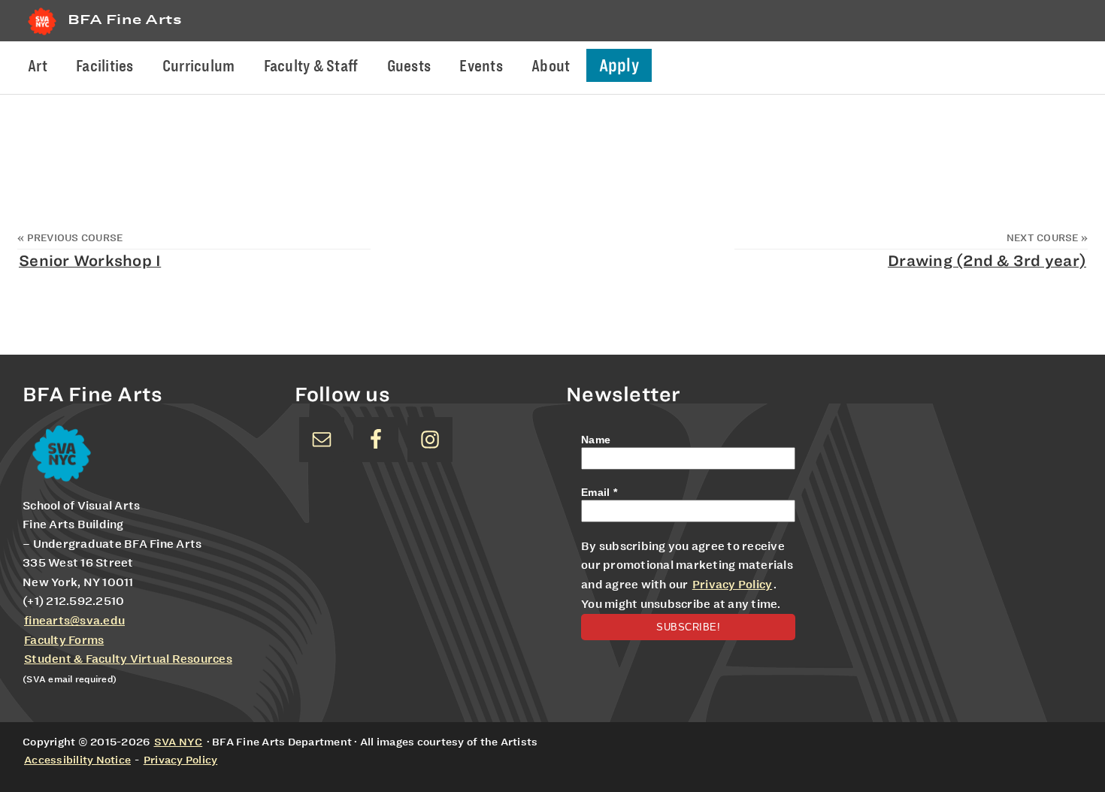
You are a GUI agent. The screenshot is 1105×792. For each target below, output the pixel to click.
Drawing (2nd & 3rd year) (987, 260)
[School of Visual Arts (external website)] (42, 35)
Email (599, 492)
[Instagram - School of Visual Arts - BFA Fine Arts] (430, 439)
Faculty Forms (64, 640)
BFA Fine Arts (125, 19)
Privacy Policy (732, 584)
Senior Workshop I (90, 260)
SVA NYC (178, 741)
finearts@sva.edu (74, 620)
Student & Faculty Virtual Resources (128, 659)
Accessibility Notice (77, 759)
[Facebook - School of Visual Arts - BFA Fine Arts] (375, 439)
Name (595, 440)
